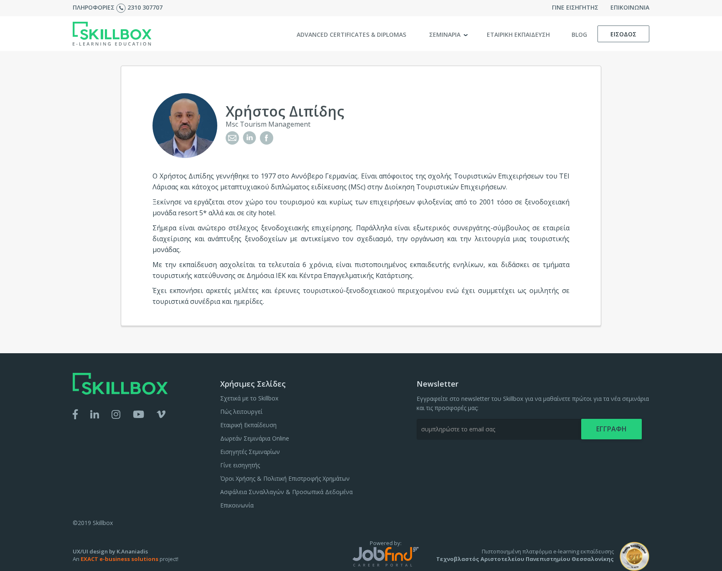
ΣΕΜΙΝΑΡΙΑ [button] (445, 34)
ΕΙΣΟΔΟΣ (623, 34)
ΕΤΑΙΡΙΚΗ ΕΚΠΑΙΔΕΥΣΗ (518, 34)
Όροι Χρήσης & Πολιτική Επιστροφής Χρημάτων (285, 478)
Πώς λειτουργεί (241, 412)
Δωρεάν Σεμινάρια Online (254, 438)
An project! (125, 559)
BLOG (579, 34)
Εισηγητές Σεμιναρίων (250, 452)
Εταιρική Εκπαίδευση (248, 425)
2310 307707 (145, 7)
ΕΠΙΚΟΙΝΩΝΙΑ (629, 7)
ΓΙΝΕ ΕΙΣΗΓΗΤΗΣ (575, 7)
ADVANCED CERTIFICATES (351, 34)
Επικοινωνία (237, 505)
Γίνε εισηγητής (240, 465)
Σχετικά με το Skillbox (249, 398)
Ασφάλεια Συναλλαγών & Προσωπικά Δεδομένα (286, 492)
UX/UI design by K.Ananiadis (110, 551)
